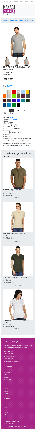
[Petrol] (23, 102)
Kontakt (11, 423)
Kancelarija (7, 372)
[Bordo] (23, 97)
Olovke (6, 391)
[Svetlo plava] (23, 93)
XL (5, 113)
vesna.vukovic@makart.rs (12, 356)
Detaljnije (17, 197)
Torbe (5, 410)
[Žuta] (28, 93)
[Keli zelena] (14, 106)
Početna (5, 20)
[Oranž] (4, 97)
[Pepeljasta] (9, 97)
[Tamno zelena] (28, 102)
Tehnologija (7, 398)
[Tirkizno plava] (9, 106)
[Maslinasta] (18, 97)
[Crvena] (14, 93)
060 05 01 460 (28, 1)
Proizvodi (13, 20)
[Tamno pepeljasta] (9, 102)
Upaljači (6, 412)
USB (5, 415)
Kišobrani (6, 377)
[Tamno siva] (28, 97)
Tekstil (21, 20)
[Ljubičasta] (14, 102)
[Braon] (4, 102)
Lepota (6, 389)
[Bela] (4, 93)
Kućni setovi (7, 379)
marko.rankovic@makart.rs (13, 361)
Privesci (6, 393)
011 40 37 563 (7, 1)
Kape (5, 374)
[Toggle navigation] (30, 10)
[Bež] (9, 93)
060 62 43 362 (18, 1)
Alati (5, 370)
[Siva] (18, 93)
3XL (5, 110)
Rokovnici (6, 396)
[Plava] (4, 106)
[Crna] (18, 106)
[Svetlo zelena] (14, 97)
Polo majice (29, 20)
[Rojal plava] (18, 102)
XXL (11, 113)
